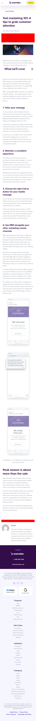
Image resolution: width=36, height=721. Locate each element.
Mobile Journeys (18, 614)
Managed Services (18, 619)
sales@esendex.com (18, 564)
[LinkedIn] (14, 582)
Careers (18, 675)
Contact (18, 678)
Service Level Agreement (18, 689)
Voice (18, 612)
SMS (18, 603)
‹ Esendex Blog (9, 11)
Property (18, 660)
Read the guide (18, 515)
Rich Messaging (18, 610)
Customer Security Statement (18, 693)
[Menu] (2, 2)
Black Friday (9, 31)
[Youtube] (18, 582)
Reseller (18, 684)
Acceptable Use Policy (24, 714)
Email (18, 617)
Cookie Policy (14, 712)
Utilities (18, 655)
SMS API (18, 606)
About (18, 673)
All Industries (18, 646)
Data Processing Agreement (18, 691)
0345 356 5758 (19, 559)
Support (18, 687)
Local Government (18, 657)
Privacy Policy (23, 712)
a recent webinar (9, 112)
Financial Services (18, 648)
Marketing (16, 31)
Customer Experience (18, 630)
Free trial (30, 3)
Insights (18, 680)
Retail (18, 651)
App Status (18, 698)
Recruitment (18, 662)
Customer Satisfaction (18, 633)
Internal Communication (18, 635)
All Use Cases (18, 628)
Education (18, 664)
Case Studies (18, 682)
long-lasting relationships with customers (14, 493)
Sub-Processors (18, 696)
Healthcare (18, 653)
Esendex (25, 37)
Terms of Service (11, 714)
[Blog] (21, 582)
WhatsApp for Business (18, 608)
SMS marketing (16, 98)
